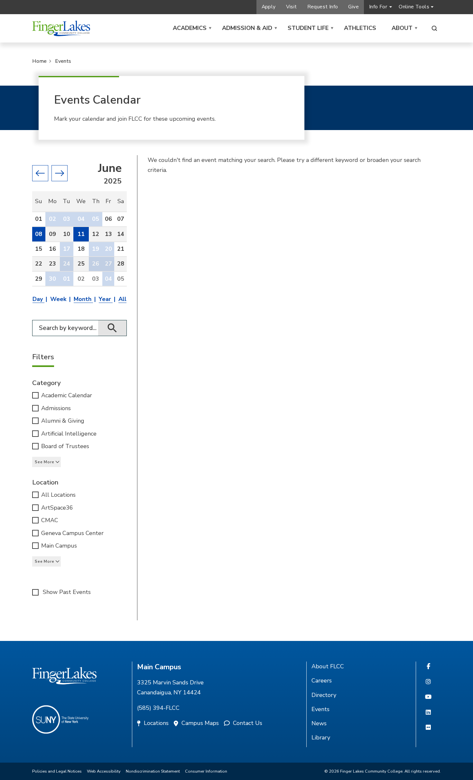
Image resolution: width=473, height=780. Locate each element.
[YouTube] (428, 697)
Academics (190, 28)
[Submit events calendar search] (112, 328)
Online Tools (414, 6)
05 (95, 219)
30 (52, 279)
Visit (291, 6)
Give (353, 6)
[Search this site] (434, 28)
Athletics (360, 28)
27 (108, 264)
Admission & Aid (247, 28)
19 (95, 249)
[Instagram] (428, 682)
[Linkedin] (428, 713)
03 (66, 219)
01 (66, 279)
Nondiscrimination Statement (153, 771)
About (402, 28)
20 (108, 249)
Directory (323, 695)
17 (66, 249)
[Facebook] (428, 667)
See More (44, 462)
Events (63, 61)
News (319, 723)
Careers (321, 680)
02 (52, 219)
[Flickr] (428, 728)
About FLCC (327, 666)
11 (81, 234)
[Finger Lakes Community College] (61, 28)
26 (95, 264)
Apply (269, 6)
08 (38, 234)
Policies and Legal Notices (57, 771)
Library (320, 737)
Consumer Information (206, 771)
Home (39, 61)
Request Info (322, 6)
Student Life (308, 28)
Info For (378, 6)
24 (66, 264)
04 (81, 219)
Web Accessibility (104, 771)
